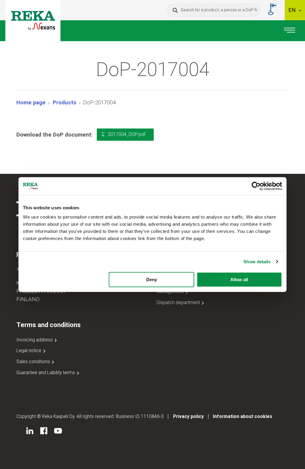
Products (64, 102)
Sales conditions (33, 361)
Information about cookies (242, 416)
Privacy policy (188, 416)
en (292, 10)
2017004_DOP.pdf (126, 134)
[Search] (175, 10)
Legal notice (29, 350)
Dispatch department (179, 302)
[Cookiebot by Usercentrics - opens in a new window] (256, 186)
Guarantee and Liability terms (46, 372)
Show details (256, 261)
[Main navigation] (289, 30)
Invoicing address (35, 340)
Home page (31, 102)
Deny (151, 279)
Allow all (239, 279)
